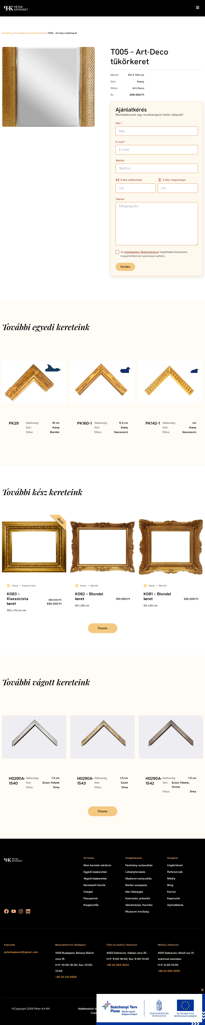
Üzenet (120, 199)
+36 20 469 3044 (118, 965)
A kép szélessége (131, 179)
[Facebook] (6, 911)
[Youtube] (13, 911)
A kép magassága (174, 179)
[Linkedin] (28, 911)
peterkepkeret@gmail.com (21, 952)
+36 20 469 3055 (169, 971)
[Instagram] (20, 911)
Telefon (120, 160)
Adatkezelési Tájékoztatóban (141, 252)
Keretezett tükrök (36, 33)
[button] (197, 7)
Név (118, 123)
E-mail (119, 142)
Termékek (19, 33)
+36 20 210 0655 (66, 977)
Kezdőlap (7, 33)
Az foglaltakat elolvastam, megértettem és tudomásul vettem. (154, 254)
